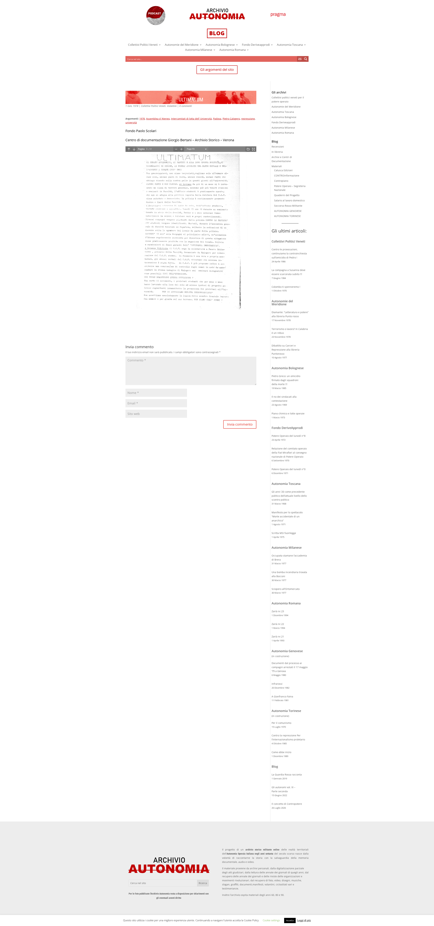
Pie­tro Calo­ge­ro (231, 118)
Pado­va (217, 118)
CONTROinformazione (286, 175)
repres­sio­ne (248, 118)
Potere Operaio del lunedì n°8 (288, 435)
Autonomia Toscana (290, 45)
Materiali (277, 166)
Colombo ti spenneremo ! (286, 286)
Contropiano (281, 180)
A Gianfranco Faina (282, 696)
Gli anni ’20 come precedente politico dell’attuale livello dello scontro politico (289, 495)
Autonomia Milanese (198, 50)
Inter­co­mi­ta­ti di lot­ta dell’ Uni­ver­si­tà (191, 118)
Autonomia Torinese (286, 711)
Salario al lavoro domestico (289, 200)
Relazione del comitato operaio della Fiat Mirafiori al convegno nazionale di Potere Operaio (289, 452)
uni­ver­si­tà (131, 122)
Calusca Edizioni (283, 170)
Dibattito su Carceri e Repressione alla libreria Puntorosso (285, 349)
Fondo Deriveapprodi (256, 45)
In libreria (277, 151)
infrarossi (277, 683)
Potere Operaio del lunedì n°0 (288, 469)
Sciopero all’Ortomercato (286, 589)
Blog (275, 766)
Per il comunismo (281, 722)
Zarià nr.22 (278, 624)
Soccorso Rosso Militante (288, 205)
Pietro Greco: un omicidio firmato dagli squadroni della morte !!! (286, 380)
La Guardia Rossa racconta (287, 774)
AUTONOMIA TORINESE (287, 216)
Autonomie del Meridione (182, 45)
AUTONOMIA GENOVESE (288, 211)
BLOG (217, 33)
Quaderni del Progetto (286, 195)
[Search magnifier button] (306, 59)
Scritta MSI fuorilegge (284, 533)
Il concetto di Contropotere (287, 803)
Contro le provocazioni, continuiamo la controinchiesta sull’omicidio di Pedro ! (289, 253)
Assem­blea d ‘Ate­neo (158, 118)
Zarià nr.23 (278, 611)
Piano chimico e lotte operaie (288, 413)
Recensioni (278, 146)
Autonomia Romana (232, 50)
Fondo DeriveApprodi (287, 428)
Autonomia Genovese (287, 651)
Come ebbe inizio (281, 752)
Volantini (172, 106)
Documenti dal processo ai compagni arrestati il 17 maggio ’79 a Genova (290, 667)
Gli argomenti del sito (217, 69)
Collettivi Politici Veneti (143, 45)
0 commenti (185, 106)
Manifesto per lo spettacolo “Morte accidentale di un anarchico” (287, 516)
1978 (142, 118)
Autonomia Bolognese (220, 45)
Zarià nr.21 (278, 636)
